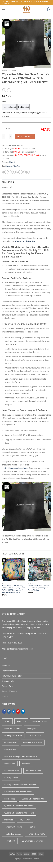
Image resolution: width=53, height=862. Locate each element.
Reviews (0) (7, 187)
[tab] (26, 182)
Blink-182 (21, 721)
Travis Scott (9, 840)
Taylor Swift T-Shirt (13, 826)
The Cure (32, 826)
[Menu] (3, 9)
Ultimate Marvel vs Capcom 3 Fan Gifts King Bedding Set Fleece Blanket (39, 588)
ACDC (7, 721)
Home (4, 70)
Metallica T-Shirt (33, 770)
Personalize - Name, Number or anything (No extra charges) (24, 114)
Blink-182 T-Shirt (12, 728)
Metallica (26, 763)
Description (8, 182)
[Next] (51, 580)
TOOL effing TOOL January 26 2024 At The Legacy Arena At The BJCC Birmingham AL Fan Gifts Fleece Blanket (13, 589)
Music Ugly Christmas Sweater (18, 791)
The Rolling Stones (12, 834)
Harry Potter (10, 749)
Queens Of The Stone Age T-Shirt (19, 812)
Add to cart (24, 136)
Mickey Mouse (11, 777)
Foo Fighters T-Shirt (13, 735)
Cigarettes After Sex (12, 166)
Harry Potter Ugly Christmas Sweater (20, 756)
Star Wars (8, 819)
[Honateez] (26, 9)
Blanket (13, 70)
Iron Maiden (9, 763)
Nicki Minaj (9, 798)
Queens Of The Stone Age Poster (18, 805)
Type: (5, 101)
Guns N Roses (10, 742)
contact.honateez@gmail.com (15, 468)
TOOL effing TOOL (36, 834)
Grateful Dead (35, 735)
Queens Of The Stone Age (32, 798)
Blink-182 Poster (40, 721)
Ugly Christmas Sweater (32, 840)
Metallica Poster (11, 770)
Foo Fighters (32, 728)
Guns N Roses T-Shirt (32, 742)
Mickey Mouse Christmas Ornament (20, 784)
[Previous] (2, 580)
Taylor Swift (25, 819)
